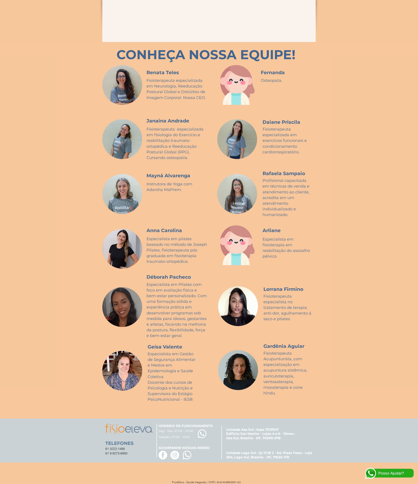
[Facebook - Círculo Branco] (162, 455)
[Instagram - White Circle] (174, 455)
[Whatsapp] (202, 433)
